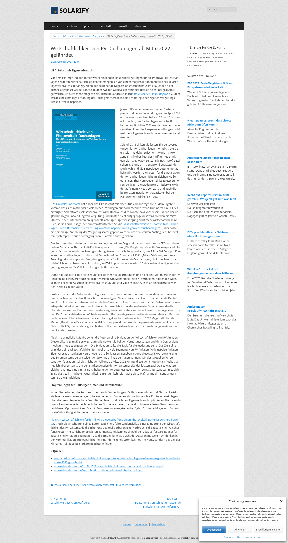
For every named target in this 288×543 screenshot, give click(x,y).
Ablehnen (239, 529)
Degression (135, 484)
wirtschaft (104, 26)
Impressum (256, 537)
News (83, 484)
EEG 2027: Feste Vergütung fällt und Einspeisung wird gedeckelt (210, 85)
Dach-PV (123, 484)
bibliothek (140, 26)
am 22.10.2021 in (152, 94)
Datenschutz (230, 537)
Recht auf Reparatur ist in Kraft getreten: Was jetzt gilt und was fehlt (211, 197)
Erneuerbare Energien (91, 36)
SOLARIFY (74, 10)
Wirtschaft (69, 36)
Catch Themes (190, 537)
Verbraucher (94, 484)
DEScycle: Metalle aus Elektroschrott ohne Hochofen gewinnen (211, 234)
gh (78, 61)
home (54, 26)
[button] (281, 501)
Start (56, 36)
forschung (71, 26)
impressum (141, 524)
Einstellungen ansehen (268, 529)
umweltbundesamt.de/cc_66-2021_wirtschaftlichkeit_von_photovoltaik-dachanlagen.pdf (109, 466)
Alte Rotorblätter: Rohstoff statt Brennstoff (208, 160)
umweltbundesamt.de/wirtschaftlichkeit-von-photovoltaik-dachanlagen (98, 470)
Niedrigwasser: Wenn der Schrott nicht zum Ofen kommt (209, 122)
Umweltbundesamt (68, 204)
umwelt (122, 26)
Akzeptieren (214, 529)
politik (88, 26)
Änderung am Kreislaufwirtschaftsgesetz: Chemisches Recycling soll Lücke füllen (208, 309)
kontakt (127, 524)
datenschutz (158, 524)
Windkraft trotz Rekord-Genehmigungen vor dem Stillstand (210, 271)
